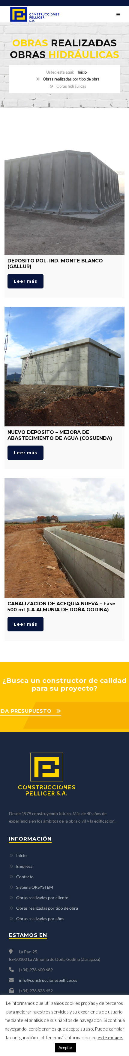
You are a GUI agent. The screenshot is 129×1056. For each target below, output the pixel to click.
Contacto (25, 876)
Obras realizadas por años (40, 918)
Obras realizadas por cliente (42, 897)
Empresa (24, 866)
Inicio (82, 72)
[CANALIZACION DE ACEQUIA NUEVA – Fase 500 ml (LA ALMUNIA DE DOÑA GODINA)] (64, 538)
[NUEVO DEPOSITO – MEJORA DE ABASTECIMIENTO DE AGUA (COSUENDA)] (64, 366)
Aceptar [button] (65, 1047)
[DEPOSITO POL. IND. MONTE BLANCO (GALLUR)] (64, 195)
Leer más (25, 281)
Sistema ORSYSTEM (34, 887)
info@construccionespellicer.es (48, 980)
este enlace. (110, 1037)
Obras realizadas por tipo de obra (71, 79)
